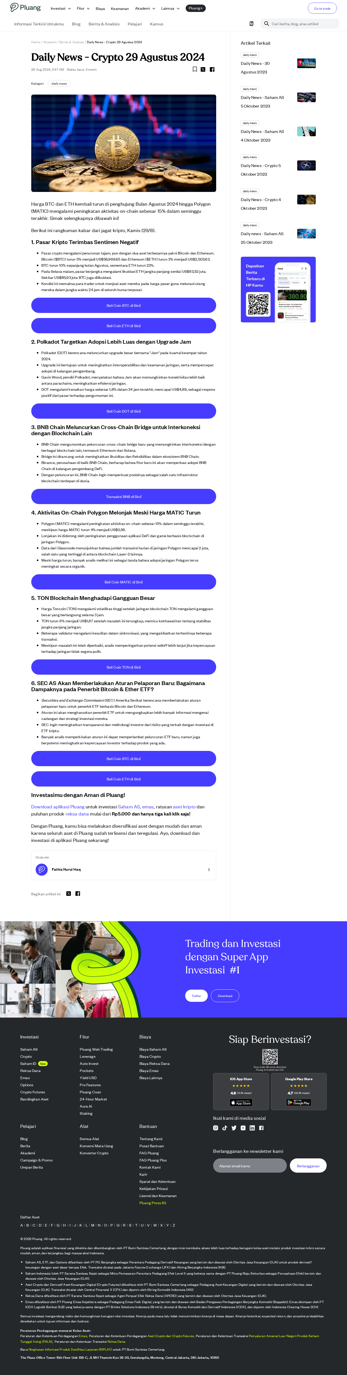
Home (35, 41)
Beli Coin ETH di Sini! (124, 325)
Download (225, 995)
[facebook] (212, 69)
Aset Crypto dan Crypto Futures (171, 1335)
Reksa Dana (116, 1341)
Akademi (49, 41)
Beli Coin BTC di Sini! (124, 305)
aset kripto (184, 806)
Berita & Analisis (71, 41)
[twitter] (203, 70)
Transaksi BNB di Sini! (123, 496)
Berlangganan (308, 1165)
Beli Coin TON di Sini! (124, 667)
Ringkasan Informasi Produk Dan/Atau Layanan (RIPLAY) (70, 1349)
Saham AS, (129, 806)
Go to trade (322, 8)
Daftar (196, 995)
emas (148, 806)
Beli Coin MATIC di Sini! (124, 581)
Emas (83, 1335)
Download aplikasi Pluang (58, 806)
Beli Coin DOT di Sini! (124, 411)
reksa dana (77, 813)
